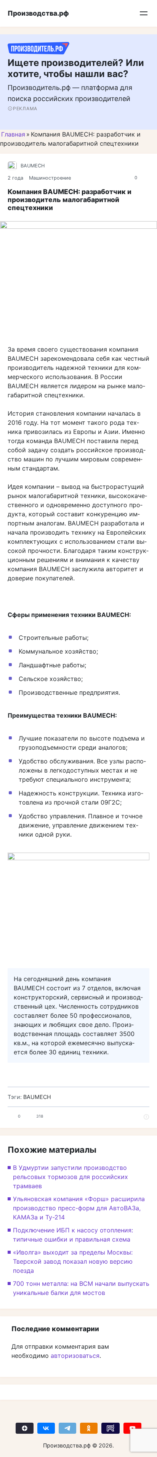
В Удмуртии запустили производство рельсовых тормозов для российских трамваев (70, 1177)
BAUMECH (33, 166)
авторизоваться (75, 1355)
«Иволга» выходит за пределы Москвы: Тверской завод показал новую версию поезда (73, 1261)
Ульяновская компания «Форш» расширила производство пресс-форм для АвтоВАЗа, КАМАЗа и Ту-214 (79, 1208)
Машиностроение (50, 178)
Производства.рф (38, 13)
